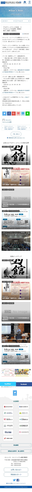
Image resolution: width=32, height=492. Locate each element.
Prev (3, 372)
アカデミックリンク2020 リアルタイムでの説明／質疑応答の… (9, 128)
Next (28, 372)
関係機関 (16, 445)
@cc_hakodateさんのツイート (8, 386)
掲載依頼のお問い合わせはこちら (17, 137)
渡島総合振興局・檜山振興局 (16, 451)
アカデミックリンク (14, 34)
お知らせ (6, 34)
